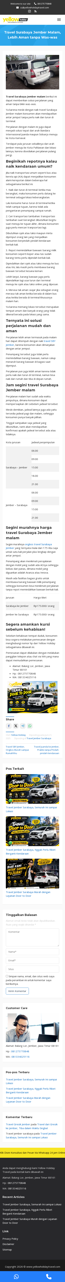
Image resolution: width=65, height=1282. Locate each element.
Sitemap (7, 1249)
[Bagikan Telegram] (23, 726)
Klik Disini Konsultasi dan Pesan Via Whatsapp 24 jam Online (32, 1152)
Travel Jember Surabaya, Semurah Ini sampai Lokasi (31, 1204)
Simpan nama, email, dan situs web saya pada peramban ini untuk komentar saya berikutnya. (30, 980)
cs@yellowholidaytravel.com (34, 7)
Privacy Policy (10, 1238)
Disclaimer (8, 1244)
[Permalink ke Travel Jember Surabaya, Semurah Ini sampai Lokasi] (32, 789)
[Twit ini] (16, 726)
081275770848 (20, 1051)
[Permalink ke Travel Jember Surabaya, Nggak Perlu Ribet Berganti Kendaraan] (32, 831)
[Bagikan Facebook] (9, 726)
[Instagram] (29, 11)
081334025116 (21, 1056)
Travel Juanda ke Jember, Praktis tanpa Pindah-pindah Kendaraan (46, 750)
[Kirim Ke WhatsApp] (30, 726)
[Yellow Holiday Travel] (15, 19)
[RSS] (35, 11)
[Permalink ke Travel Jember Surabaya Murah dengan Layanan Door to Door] (32, 873)
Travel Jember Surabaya (39, 738)
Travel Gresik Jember (18, 1124)
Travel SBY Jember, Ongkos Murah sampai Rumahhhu (17, 750)
